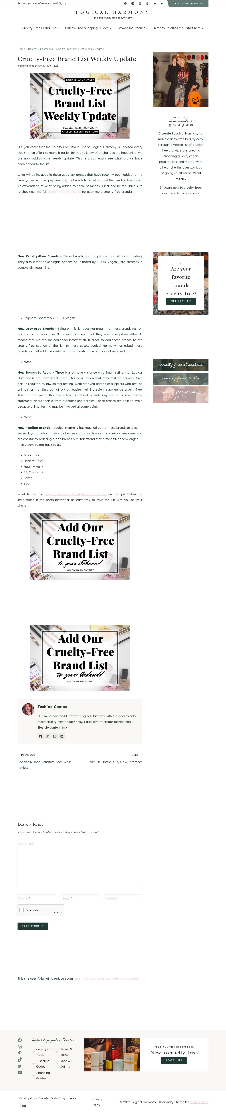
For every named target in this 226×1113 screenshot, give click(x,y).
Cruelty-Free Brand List (64, 192)
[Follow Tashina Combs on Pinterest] (62, 736)
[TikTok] (147, 3)
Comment (27, 843)
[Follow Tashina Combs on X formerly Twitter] (48, 736)
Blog (22, 1106)
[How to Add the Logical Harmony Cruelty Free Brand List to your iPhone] (80, 546)
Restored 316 (199, 1102)
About (74, 1098)
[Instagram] (132, 3)
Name (24, 898)
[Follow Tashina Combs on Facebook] (41, 736)
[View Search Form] (119, 3)
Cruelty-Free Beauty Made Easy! (42, 1098)
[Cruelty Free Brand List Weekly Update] (80, 106)
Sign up (62, 3)
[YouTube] (162, 3)
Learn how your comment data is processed (106, 978)
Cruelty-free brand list (189, 3)
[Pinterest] (140, 3)
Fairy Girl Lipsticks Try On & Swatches (115, 758)
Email (67, 898)
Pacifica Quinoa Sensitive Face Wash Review (44, 761)
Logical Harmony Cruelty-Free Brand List (76, 494)
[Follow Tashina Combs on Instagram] (55, 736)
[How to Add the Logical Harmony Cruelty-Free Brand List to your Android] (80, 658)
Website (111, 898)
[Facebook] (125, 3)
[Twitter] (154, 3)
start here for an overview (180, 193)
